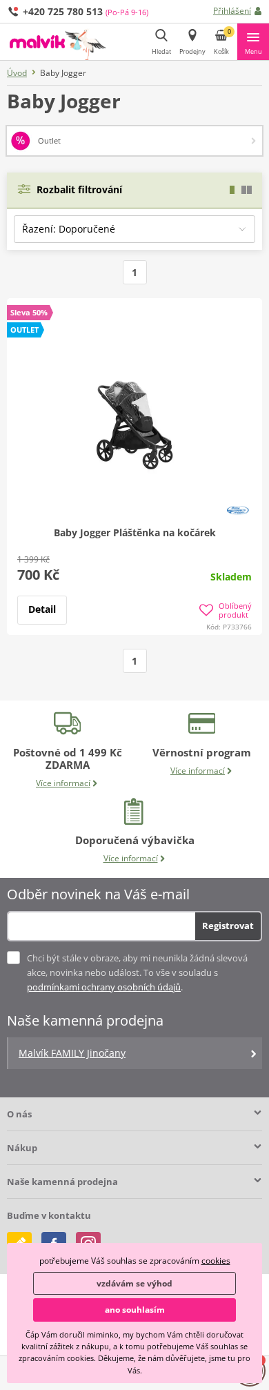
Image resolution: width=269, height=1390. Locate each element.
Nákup (22, 1148)
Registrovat (228, 925)
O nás (19, 1114)
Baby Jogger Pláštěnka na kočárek (135, 532)
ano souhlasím (135, 1309)
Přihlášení (232, 11)
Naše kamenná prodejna (62, 1181)
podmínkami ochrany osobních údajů (104, 987)
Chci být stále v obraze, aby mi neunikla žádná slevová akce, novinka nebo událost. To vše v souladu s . (137, 972)
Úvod (17, 73)
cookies (215, 1260)
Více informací (63, 783)
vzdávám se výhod (134, 1283)
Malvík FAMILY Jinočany (72, 1052)
